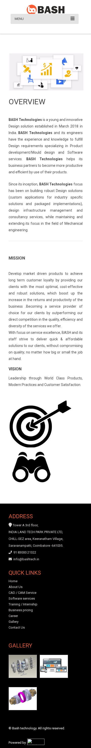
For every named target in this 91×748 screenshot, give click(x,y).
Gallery (13, 622)
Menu (19, 19)
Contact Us (17, 627)
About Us (15, 587)
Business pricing (21, 610)
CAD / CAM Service (22, 593)
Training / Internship (23, 604)
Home (13, 581)
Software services (22, 598)
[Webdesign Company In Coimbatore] (35, 744)
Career (13, 616)
